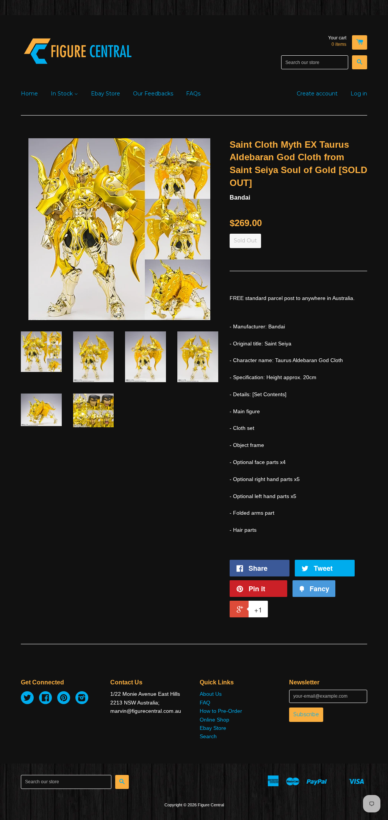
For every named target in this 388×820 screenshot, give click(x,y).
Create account (317, 93)
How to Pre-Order (221, 711)
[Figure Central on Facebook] (45, 699)
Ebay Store (105, 93)
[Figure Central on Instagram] (81, 699)
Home (29, 93)
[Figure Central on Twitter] (27, 699)
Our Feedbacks (153, 93)
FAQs (193, 93)
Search (208, 736)
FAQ (205, 703)
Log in (358, 93)
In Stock (62, 93)
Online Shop (214, 720)
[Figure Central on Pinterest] (63, 699)
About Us (211, 694)
